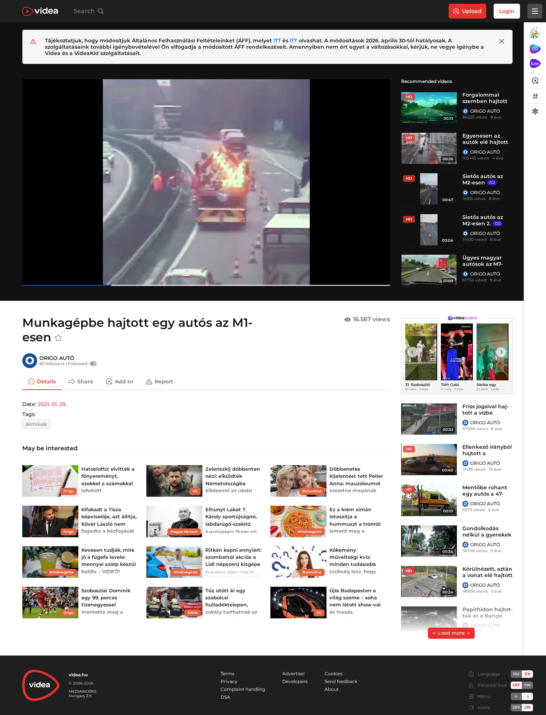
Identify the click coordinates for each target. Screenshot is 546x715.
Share (85, 381)
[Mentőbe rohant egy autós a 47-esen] (429, 500)
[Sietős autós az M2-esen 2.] (429, 229)
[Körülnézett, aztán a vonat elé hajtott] (429, 581)
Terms (227, 673)
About (332, 689)
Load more (451, 633)
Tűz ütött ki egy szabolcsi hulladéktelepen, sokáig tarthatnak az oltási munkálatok (231, 604)
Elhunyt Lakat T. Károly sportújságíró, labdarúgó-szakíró (231, 516)
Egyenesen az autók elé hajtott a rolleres (485, 142)
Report (164, 381)
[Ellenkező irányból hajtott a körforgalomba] (429, 459)
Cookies (333, 673)
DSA (225, 697)
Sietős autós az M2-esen (482, 179)
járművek (36, 424)
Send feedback (341, 681)
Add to (124, 381)
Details (46, 381)
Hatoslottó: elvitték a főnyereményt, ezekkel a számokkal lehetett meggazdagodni (107, 483)
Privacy (229, 681)
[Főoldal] (40, 11)
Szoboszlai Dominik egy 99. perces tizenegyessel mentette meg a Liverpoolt (105, 604)
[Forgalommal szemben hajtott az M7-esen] (429, 107)
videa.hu (78, 674)
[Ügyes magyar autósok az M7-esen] (429, 270)
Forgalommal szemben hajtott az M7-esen (484, 101)
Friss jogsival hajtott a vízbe (485, 409)
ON (527, 685)
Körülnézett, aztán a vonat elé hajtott (487, 572)
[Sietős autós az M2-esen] (429, 188)
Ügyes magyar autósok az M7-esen (482, 264)
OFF (516, 707)
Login (506, 11)
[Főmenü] (534, 11)
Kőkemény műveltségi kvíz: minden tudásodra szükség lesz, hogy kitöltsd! (352, 564)
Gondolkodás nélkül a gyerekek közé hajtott (486, 534)
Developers (295, 681)
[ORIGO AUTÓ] (465, 111)
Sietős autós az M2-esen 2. (482, 220)
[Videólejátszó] (206, 182)
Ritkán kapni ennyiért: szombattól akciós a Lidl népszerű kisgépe (233, 557)
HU (516, 673)
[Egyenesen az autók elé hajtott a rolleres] (429, 148)
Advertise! (293, 673)
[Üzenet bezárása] (502, 41)
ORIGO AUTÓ (485, 111)
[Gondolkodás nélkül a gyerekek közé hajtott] (429, 541)
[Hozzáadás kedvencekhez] (58, 338)
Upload (472, 11)
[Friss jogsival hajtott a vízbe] (429, 419)
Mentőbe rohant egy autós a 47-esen (484, 493)
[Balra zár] (516, 696)
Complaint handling (243, 689)
